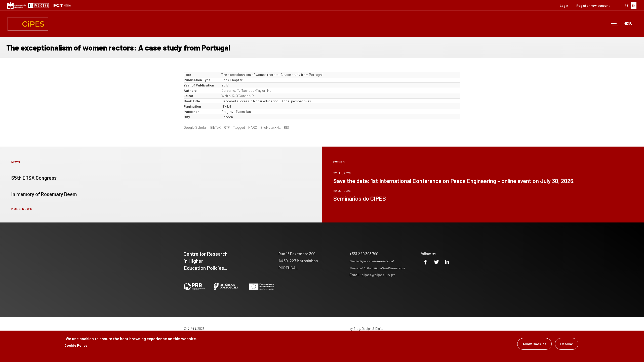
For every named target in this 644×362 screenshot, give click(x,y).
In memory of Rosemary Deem (44, 194)
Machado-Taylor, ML (256, 90)
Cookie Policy (75, 345)
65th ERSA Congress (34, 178)
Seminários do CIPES (359, 198)
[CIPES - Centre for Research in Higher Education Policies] (28, 24)
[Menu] (614, 24)
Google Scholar (195, 127)
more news (22, 208)
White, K (227, 96)
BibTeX (215, 127)
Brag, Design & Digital (368, 329)
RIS (286, 127)
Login (564, 6)
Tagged (239, 127)
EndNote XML (270, 127)
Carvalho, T (230, 90)
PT (627, 5)
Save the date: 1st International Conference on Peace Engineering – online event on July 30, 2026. (454, 180)
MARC (252, 127)
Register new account (593, 6)
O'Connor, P (245, 96)
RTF (227, 127)
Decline (566, 344)
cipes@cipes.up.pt (378, 274)
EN (633, 5)
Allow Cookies (534, 344)
